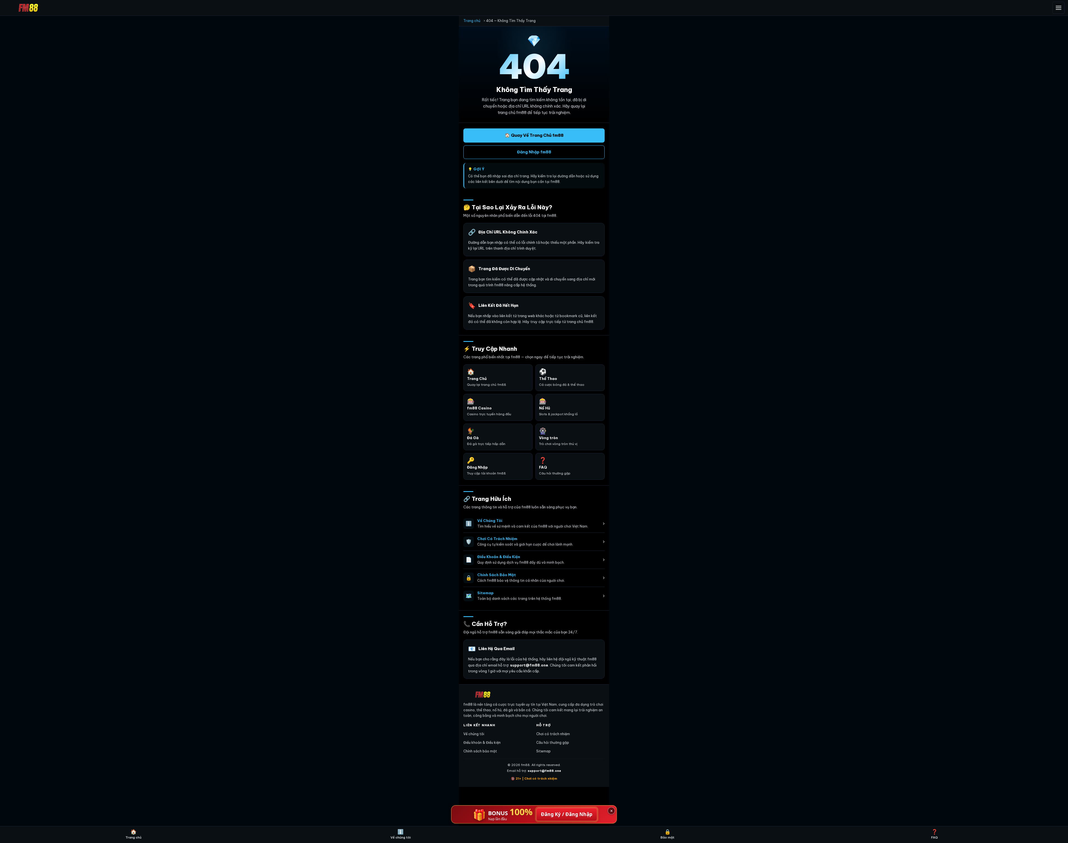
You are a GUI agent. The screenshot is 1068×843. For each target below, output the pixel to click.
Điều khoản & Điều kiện (482, 742)
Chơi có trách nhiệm (553, 734)
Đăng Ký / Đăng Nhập (567, 814)
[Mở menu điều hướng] (1058, 8)
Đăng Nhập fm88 (534, 152)
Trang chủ (471, 21)
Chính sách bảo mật (480, 751)
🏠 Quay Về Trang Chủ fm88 (534, 135)
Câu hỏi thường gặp (552, 742)
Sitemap (543, 751)
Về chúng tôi (473, 734)
